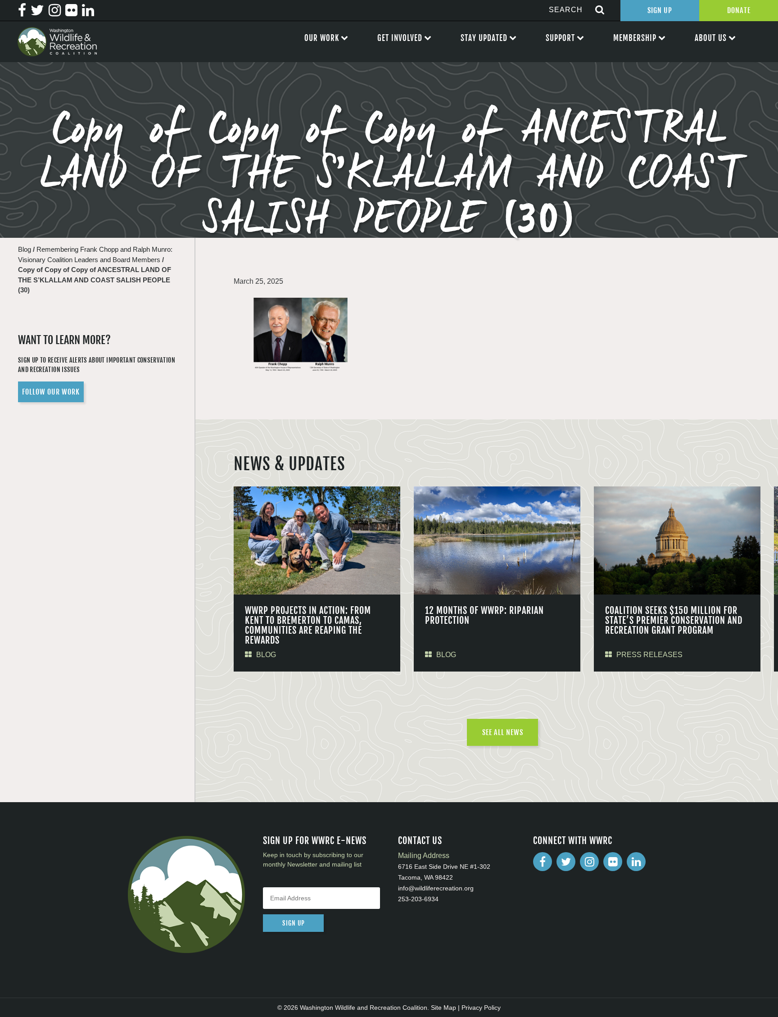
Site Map (443, 1007)
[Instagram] (589, 861)
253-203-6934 (418, 899)
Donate (739, 10)
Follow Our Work (51, 391)
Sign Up (659, 10)
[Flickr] (612, 861)
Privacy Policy (481, 1007)
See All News (502, 732)
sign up (293, 923)
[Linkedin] (636, 861)
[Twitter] (565, 861)
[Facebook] (542, 861)
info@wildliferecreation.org (436, 888)
